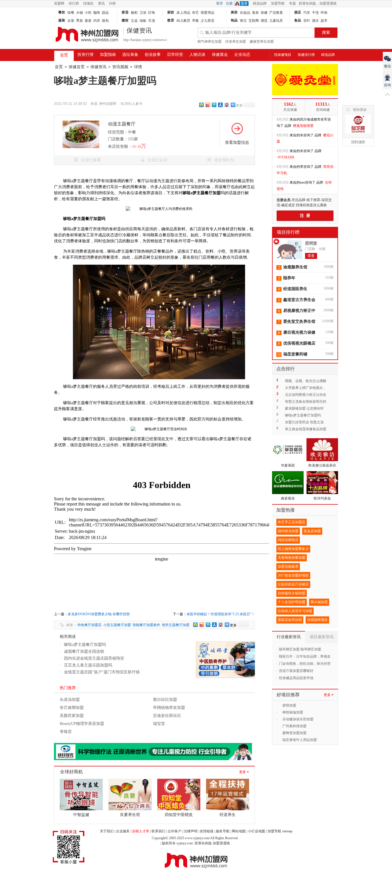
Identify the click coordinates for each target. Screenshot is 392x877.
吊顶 (151, 21)
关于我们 (107, 831)
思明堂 (311, 243)
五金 (134, 21)
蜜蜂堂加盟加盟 (294, 733)
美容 (234, 12)
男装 (79, 21)
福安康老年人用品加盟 (299, 740)
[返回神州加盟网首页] (87, 45)
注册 (229, 3)
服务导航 (223, 831)
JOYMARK (286, 142)
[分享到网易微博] (226, 104)
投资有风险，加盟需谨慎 (318, 3)
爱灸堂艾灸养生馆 (299, 321)
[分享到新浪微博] (207, 104)
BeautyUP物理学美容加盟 (82, 723)
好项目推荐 (288, 694)
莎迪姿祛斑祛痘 (167, 715)
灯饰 (151, 13)
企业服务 (123, 831)
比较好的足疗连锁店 (293, 584)
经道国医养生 (295, 289)
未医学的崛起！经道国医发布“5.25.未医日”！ (221, 614)
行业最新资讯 (289, 637)
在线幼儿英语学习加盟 (295, 611)
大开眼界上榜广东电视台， (305, 388)
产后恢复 (276, 13)
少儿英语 (207, 21)
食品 (297, 20)
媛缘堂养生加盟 (262, 42)
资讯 (101, 3)
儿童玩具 (276, 21)
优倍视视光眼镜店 (299, 343)
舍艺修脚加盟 (72, 707)
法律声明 (190, 831)
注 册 (305, 215)
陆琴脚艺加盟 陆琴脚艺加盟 (300, 649)
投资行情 (85, 54)
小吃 (88, 13)
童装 (88, 21)
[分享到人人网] (220, 104)
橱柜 (134, 13)
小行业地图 (256, 831)
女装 (70, 21)
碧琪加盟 (289, 705)
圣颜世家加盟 (72, 715)
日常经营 (175, 54)
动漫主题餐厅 (121, 123)
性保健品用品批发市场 (296, 678)
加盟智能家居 (288, 567)
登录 (219, 3)
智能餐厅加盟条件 (146, 625)
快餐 (70, 13)
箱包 (105, 21)
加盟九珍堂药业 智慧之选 (304, 422)
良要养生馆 (130, 815)
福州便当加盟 (288, 531)
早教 (195, 21)
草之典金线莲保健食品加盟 (305, 429)
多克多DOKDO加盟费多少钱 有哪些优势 (99, 614)
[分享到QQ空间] (201, 104)
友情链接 (207, 831)
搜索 (326, 32)
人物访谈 (197, 54)
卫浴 (142, 13)
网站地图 (239, 831)
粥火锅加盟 (319, 602)
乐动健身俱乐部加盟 (297, 719)
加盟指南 (108, 54)
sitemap (287, 831)
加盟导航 (278, 3)
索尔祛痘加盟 (165, 699)
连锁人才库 (140, 831)
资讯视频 (120, 67)
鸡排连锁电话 (288, 540)
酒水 (315, 21)
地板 (142, 21)
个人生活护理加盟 (291, 602)
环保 (324, 13)
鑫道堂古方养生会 (299, 300)
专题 (292, 3)
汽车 (306, 13)
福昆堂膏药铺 (295, 354)
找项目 (88, 3)
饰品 (234, 20)
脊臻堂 (66, 731)
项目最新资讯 (322, 637)
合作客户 (174, 831)
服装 (61, 20)
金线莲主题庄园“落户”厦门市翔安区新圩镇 (102, 672)
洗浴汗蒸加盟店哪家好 (296, 671)
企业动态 (242, 54)
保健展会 (220, 54)
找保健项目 (282, 55)
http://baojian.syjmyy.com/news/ (145, 40)
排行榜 (74, 3)
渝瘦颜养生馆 (295, 267)
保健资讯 (98, 67)
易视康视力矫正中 (299, 310)
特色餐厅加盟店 (89, 625)
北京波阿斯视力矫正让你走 (305, 395)
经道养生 (228, 815)
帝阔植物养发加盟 (169, 707)
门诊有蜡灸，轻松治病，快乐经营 (305, 664)
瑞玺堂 (159, 723)
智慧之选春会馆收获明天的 (305, 402)
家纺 (170, 12)
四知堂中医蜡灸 (179, 815)
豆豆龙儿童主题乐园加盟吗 (88, 665)
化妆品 (245, 13)
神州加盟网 (107, 104)
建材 (125, 20)
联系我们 (158, 831)
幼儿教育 (183, 21)
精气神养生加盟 (209, 42)
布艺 (195, 13)
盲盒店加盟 (312, 531)
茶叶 (306, 21)
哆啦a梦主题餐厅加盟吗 (85, 644)
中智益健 (81, 815)
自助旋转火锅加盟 (291, 593)
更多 (244, 772)
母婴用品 (207, 13)
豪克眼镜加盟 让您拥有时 (304, 408)
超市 (324, 21)
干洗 (315, 13)
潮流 (264, 21)
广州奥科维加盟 (294, 726)
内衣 (96, 21)
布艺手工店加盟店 (291, 522)
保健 (264, 13)
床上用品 (183, 13)
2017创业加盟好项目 (293, 575)
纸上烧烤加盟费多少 (293, 549)
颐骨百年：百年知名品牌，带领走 (305, 656)
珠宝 (243, 21)
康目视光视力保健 (299, 332)
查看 (311, 256)
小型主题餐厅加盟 (117, 625)
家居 (125, 12)
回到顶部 (358, 142)
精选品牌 (260, 3)
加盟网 (59, 3)
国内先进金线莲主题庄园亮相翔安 (94, 658)
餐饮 (61, 12)
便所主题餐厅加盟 (175, 625)
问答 (112, 3)
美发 (255, 13)
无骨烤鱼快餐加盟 (291, 558)
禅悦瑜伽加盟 (292, 712)
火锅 (79, 13)
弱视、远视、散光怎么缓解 (305, 381)
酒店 (297, 12)
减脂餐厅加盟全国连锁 (84, 651)
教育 (170, 20)
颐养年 (289, 278)
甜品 (105, 13)
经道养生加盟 (235, 42)
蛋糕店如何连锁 (290, 620)
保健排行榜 (306, 55)
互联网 (254, 21)
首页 (64, 55)
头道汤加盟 (70, 699)
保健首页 (77, 67)
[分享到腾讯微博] (214, 104)
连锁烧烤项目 (317, 620)
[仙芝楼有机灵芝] (358, 124)
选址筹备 (130, 54)
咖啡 (96, 13)
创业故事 (153, 54)
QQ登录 (242, 3)
